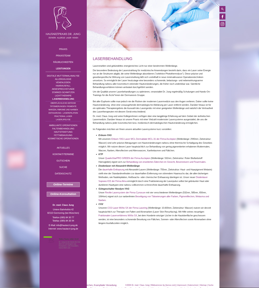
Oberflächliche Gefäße (63, 103)
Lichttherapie (63, 95)
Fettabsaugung (63, 135)
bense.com (170, 285)
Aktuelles (63, 147)
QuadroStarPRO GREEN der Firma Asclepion (127, 158)
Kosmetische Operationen (63, 138)
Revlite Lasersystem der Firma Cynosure (125, 192)
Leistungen (63, 68)
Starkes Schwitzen (63, 92)
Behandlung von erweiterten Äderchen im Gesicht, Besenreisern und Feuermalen (165, 162)
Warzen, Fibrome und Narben (63, 110)
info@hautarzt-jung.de (67, 225)
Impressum (181, 285)
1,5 (51, 241)
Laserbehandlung (63, 99)
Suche (63, 167)
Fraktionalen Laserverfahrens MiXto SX (117, 215)
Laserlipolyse (63, 120)
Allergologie (63, 79)
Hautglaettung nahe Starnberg (54, 285)
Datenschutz (63, 173)
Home (95, 49)
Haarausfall (63, 85)
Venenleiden (63, 82)
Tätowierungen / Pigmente (63, 106)
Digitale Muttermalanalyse (63, 76)
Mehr (74, 248)
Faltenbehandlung (63, 128)
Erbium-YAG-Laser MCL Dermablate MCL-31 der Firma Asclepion (143, 139)
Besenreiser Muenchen (81, 285)
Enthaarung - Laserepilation (63, 113)
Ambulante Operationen (63, 125)
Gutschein (63, 160)
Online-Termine (63, 184)
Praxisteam (63, 55)
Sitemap (203, 285)
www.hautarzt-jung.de (67, 228)
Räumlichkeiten (63, 62)
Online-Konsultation (63, 194)
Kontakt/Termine (63, 154)
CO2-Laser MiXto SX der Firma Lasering (127, 208)
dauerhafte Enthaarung (113, 169)
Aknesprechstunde (63, 89)
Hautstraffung (63, 132)
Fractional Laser (63, 116)
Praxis (63, 49)
